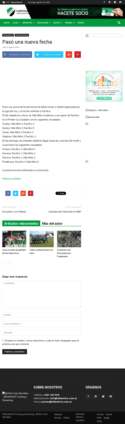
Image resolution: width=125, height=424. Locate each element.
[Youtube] (120, 2)
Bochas (57, 417)
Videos (80, 22)
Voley (99, 421)
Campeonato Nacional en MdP (65, 211)
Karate (109, 414)
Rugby (107, 417)
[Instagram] (109, 2)
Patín (99, 417)
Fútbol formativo (22, 35)
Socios (56, 22)
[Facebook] (104, 2)
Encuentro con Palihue (14, 211)
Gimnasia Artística (80, 415)
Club (15, 22)
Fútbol (66, 417)
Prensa (68, 22)
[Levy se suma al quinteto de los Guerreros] (14, 239)
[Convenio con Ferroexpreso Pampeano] (69, 239)
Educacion (42, 22)
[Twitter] (114, 2)
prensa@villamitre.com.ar (57, 401)
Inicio (7, 22)
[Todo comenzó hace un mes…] (42, 239)
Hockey (100, 414)
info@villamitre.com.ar (63, 398)
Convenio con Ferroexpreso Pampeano (64, 253)
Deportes (27, 22)
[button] (119, 23)
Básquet (58, 414)
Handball (80, 420)
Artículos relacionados (21, 223)
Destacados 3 (8, 35)
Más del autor (52, 223)
